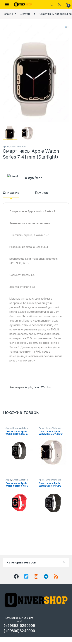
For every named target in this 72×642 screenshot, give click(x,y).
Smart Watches (18, 146)
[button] (65, 27)
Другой (25, 13)
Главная (8, 13)
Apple (6, 146)
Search (52, 4)
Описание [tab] (11, 193)
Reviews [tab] (41, 193)
